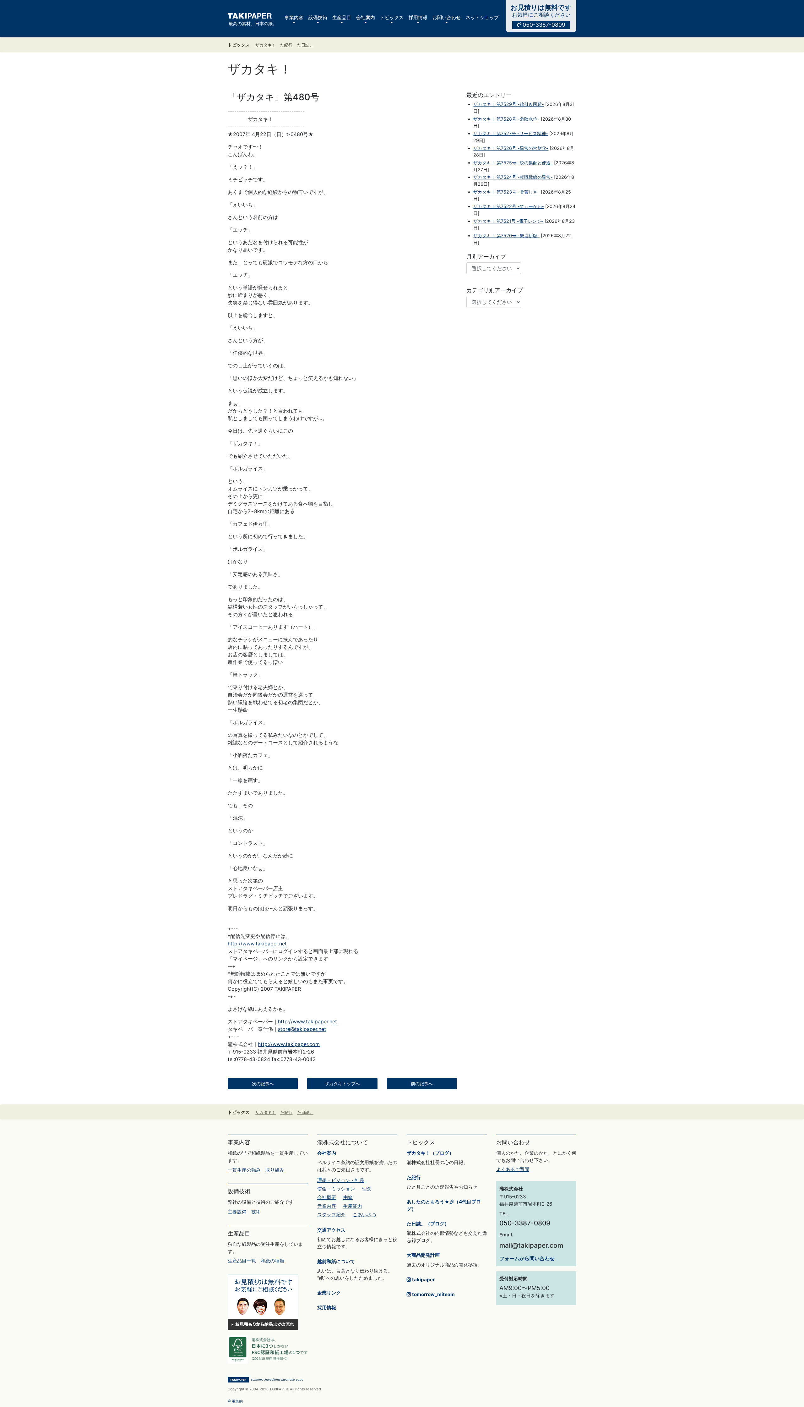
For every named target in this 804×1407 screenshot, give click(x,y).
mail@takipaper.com (531, 1245)
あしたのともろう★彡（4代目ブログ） (444, 1205)
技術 (256, 1212)
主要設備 (237, 1212)
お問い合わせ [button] (446, 17)
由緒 (348, 1197)
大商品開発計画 (423, 1255)
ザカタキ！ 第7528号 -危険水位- (506, 119)
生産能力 (352, 1206)
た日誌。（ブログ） (428, 1224)
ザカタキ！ (265, 45)
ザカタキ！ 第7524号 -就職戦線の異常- (513, 177)
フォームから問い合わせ (527, 1258)
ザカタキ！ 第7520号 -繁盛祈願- (506, 235)
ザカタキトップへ (342, 1083)
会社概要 (326, 1197)
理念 (367, 1189)
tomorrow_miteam (433, 1294)
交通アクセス (331, 1230)
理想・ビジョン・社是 (340, 1180)
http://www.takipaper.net (257, 943)
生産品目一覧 (242, 1261)
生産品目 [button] (341, 17)
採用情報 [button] (418, 17)
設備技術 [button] (317, 17)
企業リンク (329, 1293)
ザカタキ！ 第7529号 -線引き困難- (508, 104)
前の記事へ (422, 1083)
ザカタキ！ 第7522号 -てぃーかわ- (508, 206)
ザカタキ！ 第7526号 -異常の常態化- (510, 148)
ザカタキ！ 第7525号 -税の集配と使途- (513, 162)
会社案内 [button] (365, 17)
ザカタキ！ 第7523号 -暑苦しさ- (506, 191)
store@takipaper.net (302, 1029)
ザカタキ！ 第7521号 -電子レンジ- (508, 221)
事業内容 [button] (294, 17)
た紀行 (286, 45)
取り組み (274, 1170)
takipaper (423, 1280)
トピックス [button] (392, 17)
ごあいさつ (364, 1215)
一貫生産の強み (244, 1170)
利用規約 (235, 1401)
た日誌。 (305, 45)
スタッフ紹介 (331, 1215)
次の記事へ (263, 1083)
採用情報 (326, 1308)
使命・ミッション (336, 1189)
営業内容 (326, 1206)
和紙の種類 (272, 1261)
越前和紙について (336, 1261)
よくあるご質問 (512, 1169)
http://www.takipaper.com (289, 1044)
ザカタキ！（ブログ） (430, 1153)
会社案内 (326, 1153)
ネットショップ (482, 17)
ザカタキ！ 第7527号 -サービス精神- (510, 133)
